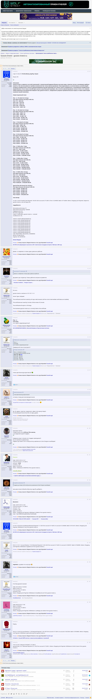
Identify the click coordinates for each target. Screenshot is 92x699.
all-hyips (3, 57)
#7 (89, 370)
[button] (16, 22)
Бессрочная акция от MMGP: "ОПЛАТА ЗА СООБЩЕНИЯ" (51, 42)
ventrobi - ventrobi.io (11, 679)
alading (6, 676)
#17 (89, 581)
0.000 (10, 283)
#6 (89, 337)
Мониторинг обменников (23, 10)
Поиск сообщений (14, 25)
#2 (89, 249)
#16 (89, 562)
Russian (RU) (10, 697)
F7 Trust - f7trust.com (11, 688)
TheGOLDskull (6, 629)
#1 (89, 71)
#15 (89, 542)
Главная (87, 697)
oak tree (6, 487)
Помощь (82, 697)
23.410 (10, 424)
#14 (89, 523)
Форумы (4, 22)
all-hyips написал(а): (18, 349)
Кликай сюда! (50, 242)
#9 (89, 408)
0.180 (10, 264)
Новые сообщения (5, 25)
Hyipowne (7, 680)
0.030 (10, 404)
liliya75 (7, 650)
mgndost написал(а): (18, 483)
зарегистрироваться (21, 39)
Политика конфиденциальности (72, 697)
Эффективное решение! (28, 450)
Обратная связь (50, 697)
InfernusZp (7, 507)
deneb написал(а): (18, 392)
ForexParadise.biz (47, 654)
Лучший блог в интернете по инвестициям (22, 402)
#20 (89, 642)
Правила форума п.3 (36, 313)
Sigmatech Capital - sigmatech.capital (15, 670)
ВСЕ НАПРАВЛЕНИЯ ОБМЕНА (19, 328)
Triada (21, 654)
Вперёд (12, 68)
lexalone (6, 276)
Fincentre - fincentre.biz (12, 684)
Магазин (20, 22)
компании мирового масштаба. (29, 449)
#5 (89, 317)
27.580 (10, 86)
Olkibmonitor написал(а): (19, 340)
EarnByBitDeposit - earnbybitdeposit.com (16, 675)
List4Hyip (6, 609)
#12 (89, 480)
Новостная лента (8, 10)
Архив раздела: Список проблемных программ (26, 672)
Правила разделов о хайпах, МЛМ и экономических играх (24, 46)
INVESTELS (6, 462)
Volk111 (6, 397)
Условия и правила (59, 697)
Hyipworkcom (85, 676)
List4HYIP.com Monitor (17, 615)
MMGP (3, 697)
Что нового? (12, 22)
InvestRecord (6, 589)
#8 (89, 389)
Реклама (15, 242)
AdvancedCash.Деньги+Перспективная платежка (38, 328)
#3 (89, 268)
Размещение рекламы (49, 10)
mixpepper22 (7, 672)
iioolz (6, 550)
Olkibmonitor (6, 325)
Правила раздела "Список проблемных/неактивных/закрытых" (26, 50)
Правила (36, 10)
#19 (89, 621)
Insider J (86, 689)
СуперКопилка (64, 654)
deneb (6, 377)
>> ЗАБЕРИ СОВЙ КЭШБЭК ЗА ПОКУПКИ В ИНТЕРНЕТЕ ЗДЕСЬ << (27, 475)
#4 (89, 287)
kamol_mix (6, 295)
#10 (89, 428)
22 (8, 68)
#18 (89, 602)
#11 (89, 454)
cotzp (6, 416)
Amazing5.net (77, 654)
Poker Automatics (34, 654)
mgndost (6, 436)
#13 (89, 499)
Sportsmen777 (6, 256)
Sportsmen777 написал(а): (19, 271)
